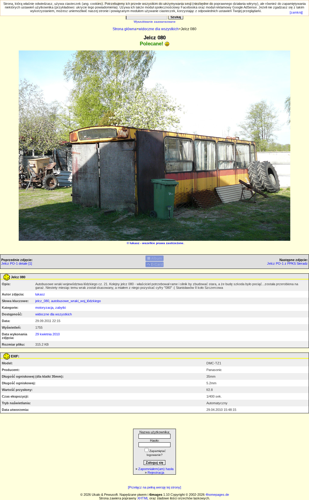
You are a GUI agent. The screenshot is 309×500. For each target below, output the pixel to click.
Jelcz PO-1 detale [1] (16, 263)
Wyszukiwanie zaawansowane (155, 21)
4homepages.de (217, 494)
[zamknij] (296, 12)
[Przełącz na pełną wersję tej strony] (154, 487)
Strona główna (124, 29)
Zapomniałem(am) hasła (156, 469)
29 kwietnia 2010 (47, 334)
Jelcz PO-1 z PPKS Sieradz (287, 263)
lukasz (134, 243)
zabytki (60, 307)
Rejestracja (156, 472)
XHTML (142, 498)
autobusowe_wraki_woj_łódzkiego (76, 301)
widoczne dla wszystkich (159, 29)
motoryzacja (44, 307)
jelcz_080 (42, 301)
